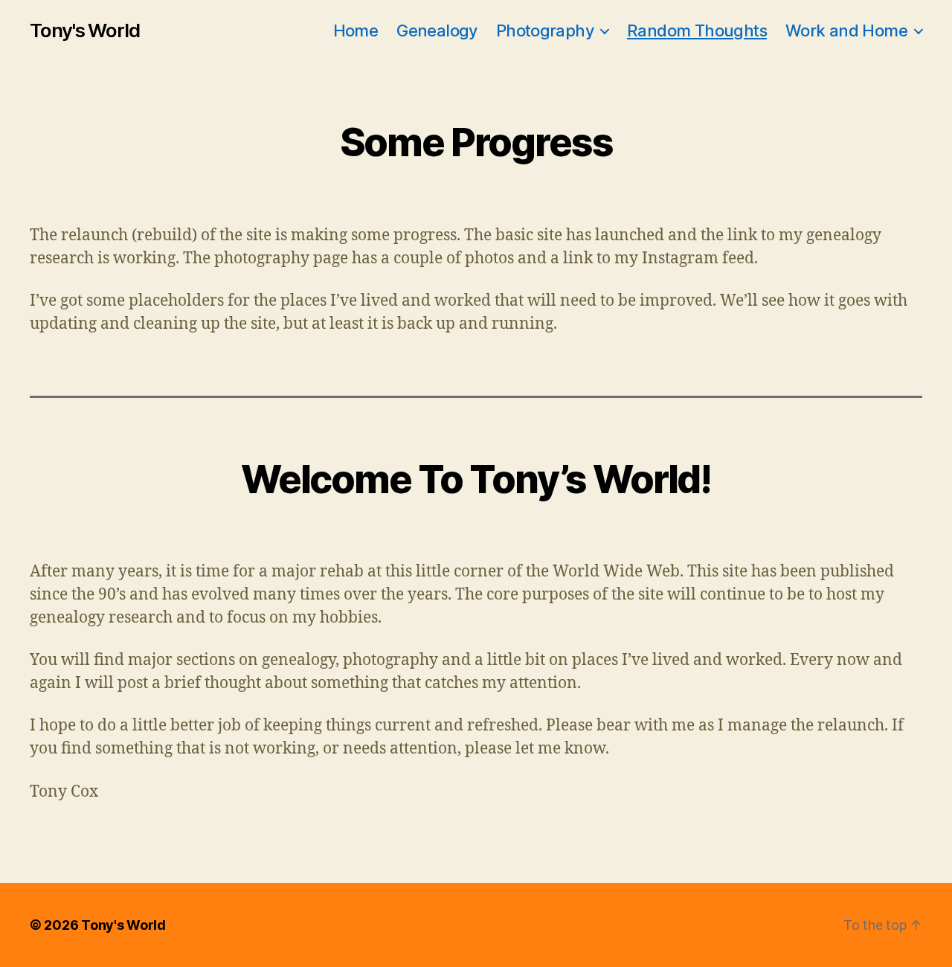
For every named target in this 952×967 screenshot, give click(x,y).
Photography (545, 30)
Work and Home (846, 30)
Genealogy (436, 30)
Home (356, 30)
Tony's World (85, 30)
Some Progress (476, 142)
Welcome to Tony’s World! (476, 479)
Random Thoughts (697, 30)
